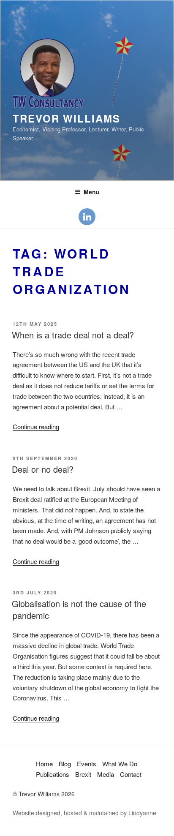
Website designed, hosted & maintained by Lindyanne (84, 813)
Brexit (83, 774)
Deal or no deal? (42, 469)
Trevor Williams (66, 118)
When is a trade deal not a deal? (73, 335)
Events (86, 763)
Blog (65, 763)
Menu (92, 192)
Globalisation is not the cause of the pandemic (79, 609)
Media (105, 774)
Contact (130, 774)
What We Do (119, 763)
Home (44, 763)
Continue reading (36, 426)
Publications (52, 774)
